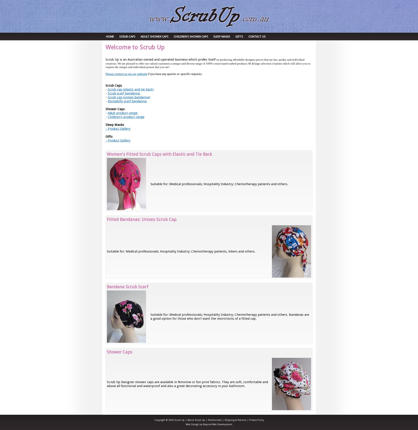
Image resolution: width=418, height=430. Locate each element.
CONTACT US (257, 36)
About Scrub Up (196, 420)
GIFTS (239, 36)
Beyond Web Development (217, 424)
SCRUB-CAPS (127, 36)
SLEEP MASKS (221, 36)
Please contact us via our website (126, 74)
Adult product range (123, 113)
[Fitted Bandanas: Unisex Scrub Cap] (291, 276)
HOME (110, 36)
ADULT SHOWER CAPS (155, 36)
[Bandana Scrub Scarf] (126, 342)
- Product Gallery (118, 129)
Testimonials (215, 420)
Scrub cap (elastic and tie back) (130, 89)
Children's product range (126, 117)
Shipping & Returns (235, 420)
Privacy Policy (256, 420)
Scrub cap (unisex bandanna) (129, 97)
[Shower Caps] (291, 409)
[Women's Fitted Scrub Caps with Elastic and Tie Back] (126, 209)
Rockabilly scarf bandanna (127, 101)
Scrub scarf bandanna (124, 93)
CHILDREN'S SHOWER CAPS (191, 36)
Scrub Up (209, 16)
